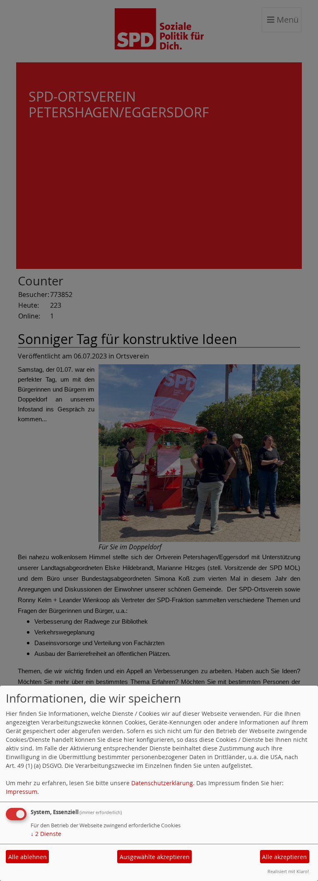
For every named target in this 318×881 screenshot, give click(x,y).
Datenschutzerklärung (162, 783)
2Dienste (46, 834)
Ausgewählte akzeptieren (155, 857)
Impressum (21, 792)
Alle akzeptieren (284, 857)
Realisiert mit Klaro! (288, 871)
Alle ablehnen (27, 857)
